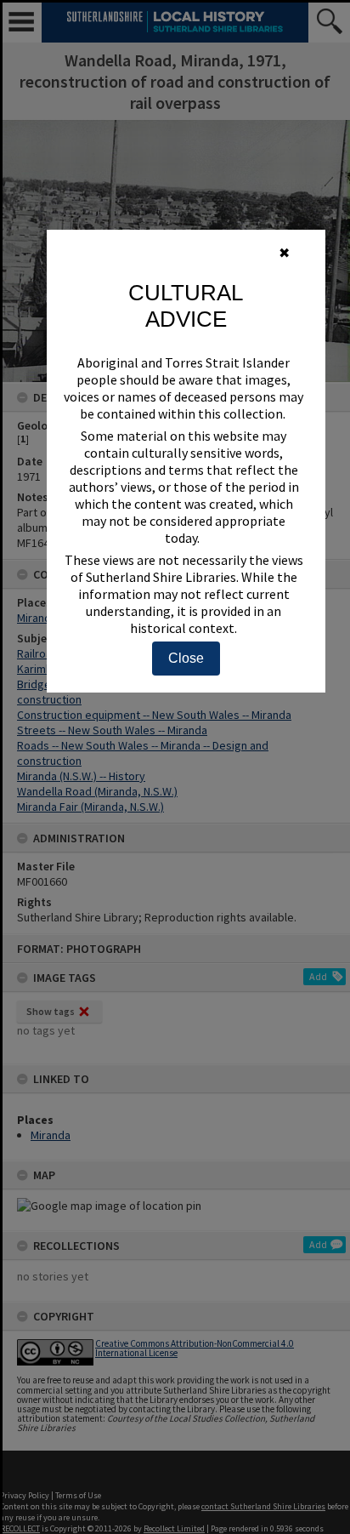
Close (186, 658)
